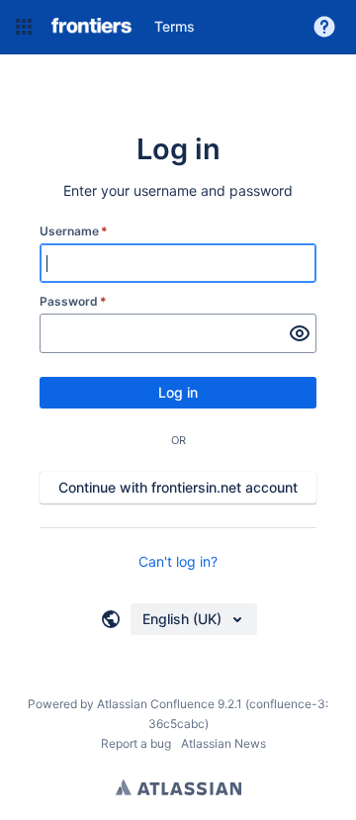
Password (73, 301)
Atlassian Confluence (156, 703)
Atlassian (178, 787)
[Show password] (299, 333)
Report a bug (136, 743)
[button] (24, 26)
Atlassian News (223, 743)
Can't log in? (178, 561)
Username (74, 231)
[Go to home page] (91, 27)
